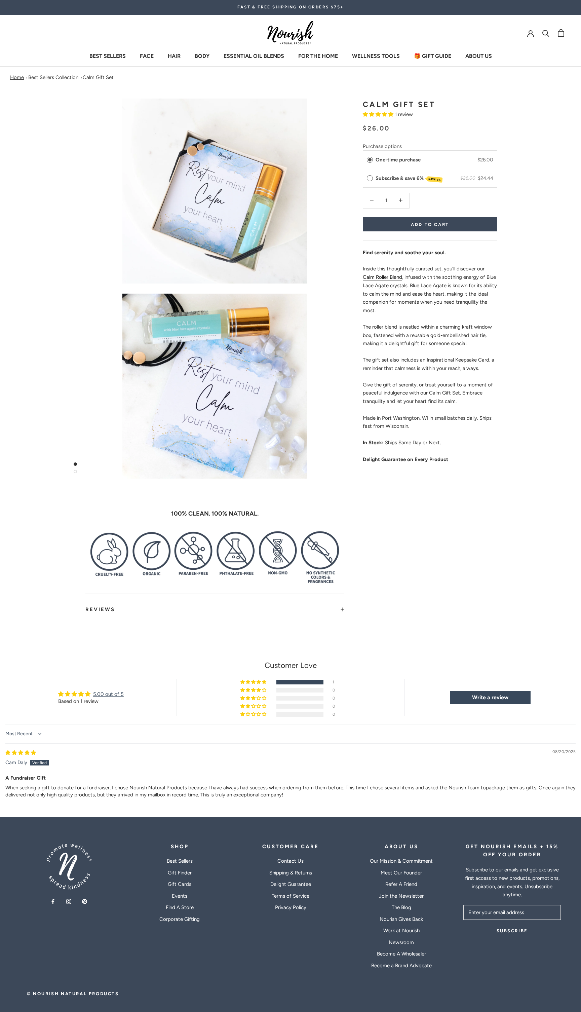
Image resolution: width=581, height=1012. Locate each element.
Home (17, 77)
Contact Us (290, 861)
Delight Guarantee (290, 884)
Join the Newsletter (401, 896)
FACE (147, 55)
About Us (478, 55)
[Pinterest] (84, 901)
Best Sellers (107, 55)
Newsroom (401, 942)
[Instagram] (68, 901)
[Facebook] (52, 901)
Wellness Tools (376, 55)
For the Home (318, 55)
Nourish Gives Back (401, 919)
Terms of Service (290, 896)
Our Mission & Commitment (401, 861)
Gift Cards (179, 884)
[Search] (545, 32)
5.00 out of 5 (108, 694)
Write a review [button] (490, 697)
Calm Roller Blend (382, 277)
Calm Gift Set (98, 77)
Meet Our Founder (401, 873)
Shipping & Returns (290, 873)
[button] (379, 114)
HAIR (174, 55)
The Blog (401, 907)
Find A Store (180, 907)
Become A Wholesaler (401, 954)
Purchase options (382, 146)
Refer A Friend (401, 884)
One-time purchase (398, 159)
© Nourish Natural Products (73, 993)
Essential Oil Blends (254, 55)
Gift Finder (180, 873)
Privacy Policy (290, 907)
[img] (20, 753)
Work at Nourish (401, 931)
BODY (202, 55)
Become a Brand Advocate (401, 966)
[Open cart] (561, 33)
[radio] (370, 159)
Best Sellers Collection (53, 77)
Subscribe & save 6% (408, 178)
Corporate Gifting (179, 919)
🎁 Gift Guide (432, 55)
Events (179, 896)
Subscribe (512, 930)
